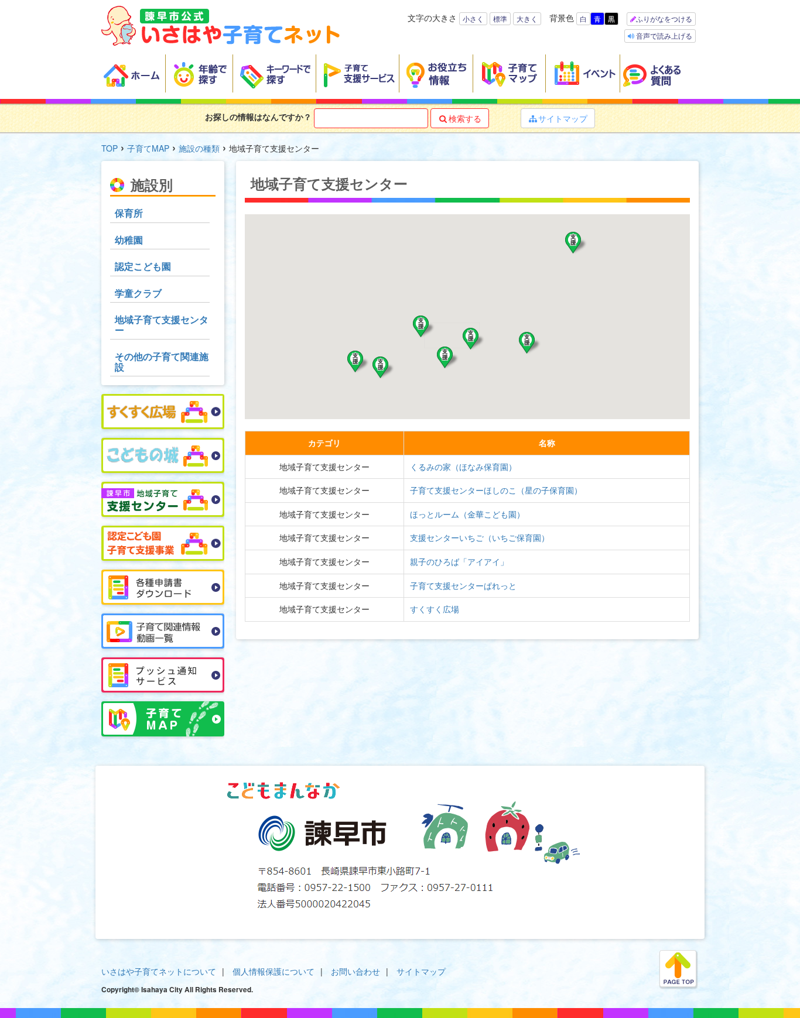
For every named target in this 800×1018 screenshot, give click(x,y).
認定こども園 (143, 266)
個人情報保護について (273, 971)
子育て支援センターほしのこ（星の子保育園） (496, 490)
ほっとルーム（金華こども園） (467, 514)
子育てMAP (148, 148)
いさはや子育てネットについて (158, 971)
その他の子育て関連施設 (161, 361)
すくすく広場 (434, 609)
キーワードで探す (274, 73)
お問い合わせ (355, 971)
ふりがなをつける (664, 18)
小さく (473, 18)
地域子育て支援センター (161, 325)
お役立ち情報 (436, 73)
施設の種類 (199, 148)
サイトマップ (558, 118)
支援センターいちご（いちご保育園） (479, 537)
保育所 (129, 213)
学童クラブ (138, 293)
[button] (383, 368)
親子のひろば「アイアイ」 (459, 561)
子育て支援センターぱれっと (463, 585)
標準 (500, 18)
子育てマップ (509, 73)
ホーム (133, 73)
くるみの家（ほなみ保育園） (463, 466)
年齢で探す (199, 73)
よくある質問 (659, 73)
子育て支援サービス (357, 73)
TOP (109, 148)
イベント (583, 73)
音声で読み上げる (663, 35)
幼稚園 (129, 239)
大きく (527, 18)
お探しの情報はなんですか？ (258, 116)
